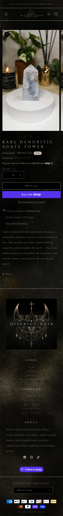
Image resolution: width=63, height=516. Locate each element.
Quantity (6, 169)
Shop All (31, 371)
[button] (6, 14)
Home (31, 367)
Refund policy (31, 404)
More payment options (31, 202)
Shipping (7, 158)
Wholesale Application (31, 379)
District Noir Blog (31, 413)
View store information (16, 223)
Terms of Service (32, 400)
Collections (31, 375)
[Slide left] (24, 136)
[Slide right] (38, 136)
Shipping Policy (31, 408)
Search (31, 396)
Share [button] (9, 274)
